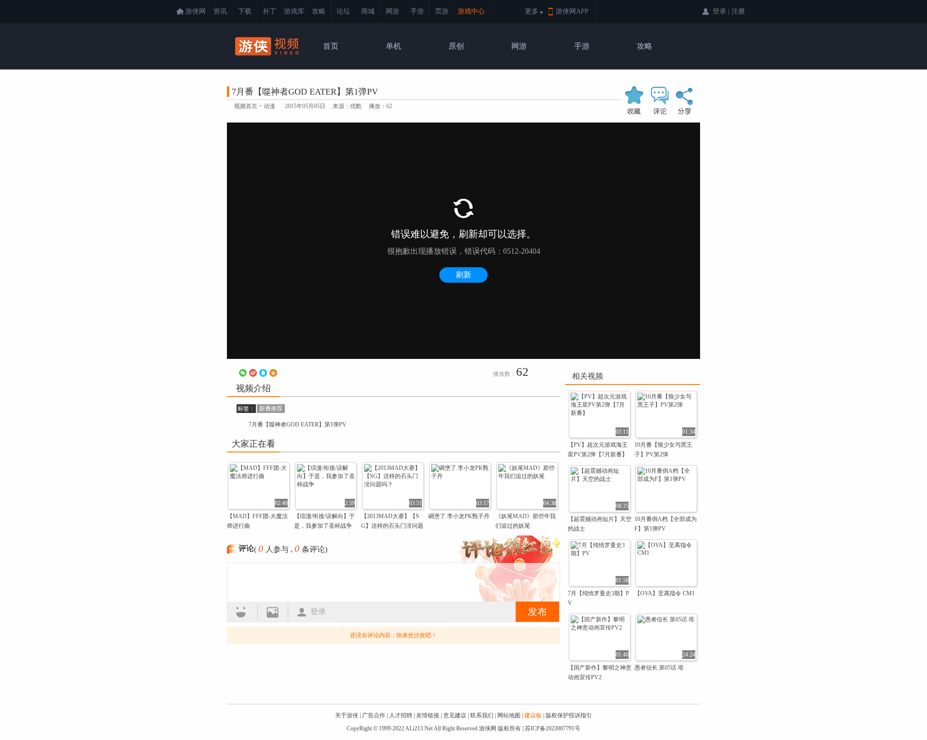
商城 (368, 11)
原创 (456, 46)
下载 (245, 11)
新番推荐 (270, 408)
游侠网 (195, 11)
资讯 (220, 11)
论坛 (343, 11)
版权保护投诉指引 (569, 715)
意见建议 (454, 715)
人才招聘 (400, 715)
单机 (393, 46)
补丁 (269, 11)
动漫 (269, 106)
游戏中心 (471, 11)
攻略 (318, 11)
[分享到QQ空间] (273, 373)
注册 (738, 11)
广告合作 (373, 715)
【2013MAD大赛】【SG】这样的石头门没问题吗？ (392, 526)
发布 (537, 611)
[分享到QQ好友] (263, 373)
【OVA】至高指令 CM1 (664, 593)
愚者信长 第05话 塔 (659, 667)
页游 (442, 11)
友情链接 (427, 715)
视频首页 (245, 106)
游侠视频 (268, 46)
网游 (392, 11)
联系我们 (481, 715)
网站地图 (508, 715)
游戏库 (294, 11)
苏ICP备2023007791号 (552, 728)
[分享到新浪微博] (253, 373)
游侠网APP (572, 11)
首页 (330, 46)
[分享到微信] (243, 373)
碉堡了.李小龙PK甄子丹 (459, 516)
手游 (417, 11)
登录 (318, 611)
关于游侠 (346, 715)
